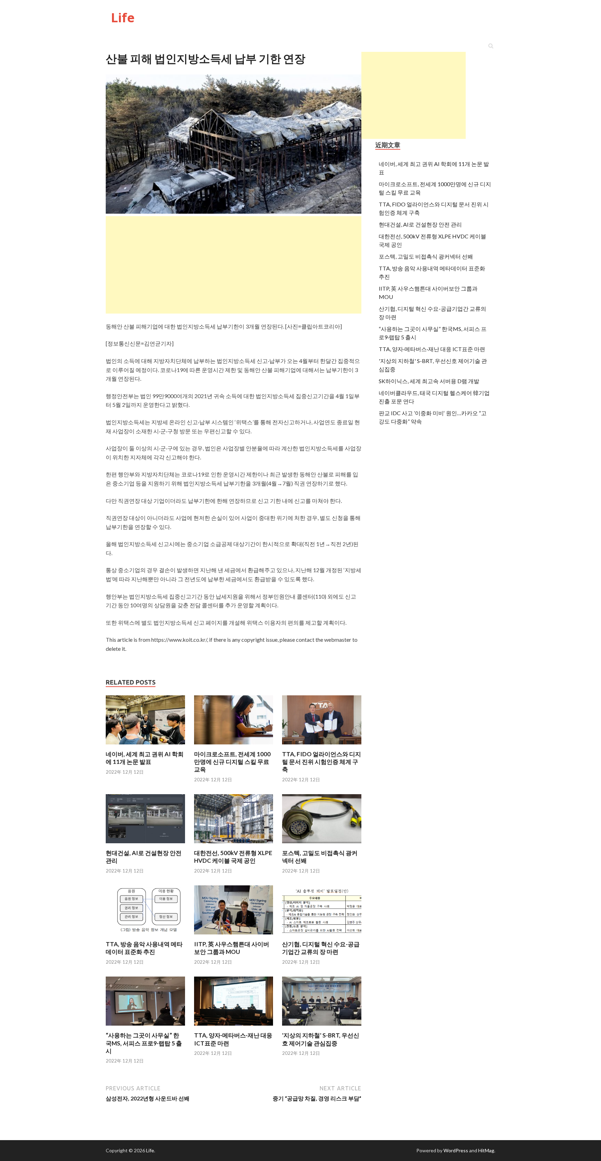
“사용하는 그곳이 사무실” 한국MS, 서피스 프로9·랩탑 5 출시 (144, 1043)
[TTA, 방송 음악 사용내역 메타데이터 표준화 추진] (145, 936)
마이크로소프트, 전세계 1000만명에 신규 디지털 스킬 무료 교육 (232, 761)
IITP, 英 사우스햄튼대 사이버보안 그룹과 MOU (231, 947)
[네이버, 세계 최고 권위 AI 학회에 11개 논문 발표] (145, 746)
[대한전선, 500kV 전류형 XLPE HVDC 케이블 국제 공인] (233, 845)
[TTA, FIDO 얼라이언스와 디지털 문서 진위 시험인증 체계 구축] (321, 746)
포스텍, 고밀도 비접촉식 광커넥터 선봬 (426, 256)
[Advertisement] (413, 95)
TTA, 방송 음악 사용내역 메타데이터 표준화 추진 (144, 947)
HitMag (486, 1150)
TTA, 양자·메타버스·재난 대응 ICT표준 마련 (432, 349)
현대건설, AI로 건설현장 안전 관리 (420, 224)
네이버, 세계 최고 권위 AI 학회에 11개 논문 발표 (145, 757)
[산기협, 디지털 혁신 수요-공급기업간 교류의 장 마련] (321, 936)
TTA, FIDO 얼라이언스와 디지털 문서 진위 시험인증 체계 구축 (321, 761)
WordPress (455, 1150)
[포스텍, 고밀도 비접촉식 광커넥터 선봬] (321, 845)
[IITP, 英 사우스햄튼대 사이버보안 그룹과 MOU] (233, 936)
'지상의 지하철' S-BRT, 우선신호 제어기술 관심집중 (320, 1039)
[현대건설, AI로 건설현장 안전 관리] (145, 845)
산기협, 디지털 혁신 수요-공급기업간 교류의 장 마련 (321, 947)
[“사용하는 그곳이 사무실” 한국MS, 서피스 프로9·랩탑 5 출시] (145, 1027)
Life (123, 17)
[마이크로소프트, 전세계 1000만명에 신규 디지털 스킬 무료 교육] (233, 746)
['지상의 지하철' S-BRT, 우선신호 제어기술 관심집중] (321, 1027)
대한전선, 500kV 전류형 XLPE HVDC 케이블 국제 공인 (233, 856)
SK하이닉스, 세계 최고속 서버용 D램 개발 (429, 381)
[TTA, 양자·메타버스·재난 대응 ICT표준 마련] (233, 1027)
